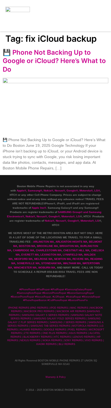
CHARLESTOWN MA (49, 250)
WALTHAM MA (72, 263)
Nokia (29, 216)
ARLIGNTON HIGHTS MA (71, 241)
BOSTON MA (27, 246)
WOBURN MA (46, 267)
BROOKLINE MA (47, 246)
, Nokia (46, 190)
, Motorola (84, 190)
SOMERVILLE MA (28, 263)
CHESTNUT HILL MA (76, 250)
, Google (70, 190)
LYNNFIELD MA (72, 254)
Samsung (34, 190)
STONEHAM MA (51, 263)
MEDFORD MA (23, 258)
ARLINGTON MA (43, 241)
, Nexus (58, 190)
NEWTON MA (62, 258)
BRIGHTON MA (69, 246)
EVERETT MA (30, 254)
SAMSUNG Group (69, 212)
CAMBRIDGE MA (23, 250)
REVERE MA (80, 258)
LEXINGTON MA (50, 254)
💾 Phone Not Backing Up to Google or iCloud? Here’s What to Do (54, 60)
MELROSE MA (43, 258)
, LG (95, 190)
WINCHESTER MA (25, 267)
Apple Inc (38, 207)
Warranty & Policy (56, 377)
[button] (99, 15)
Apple (20, 190)
